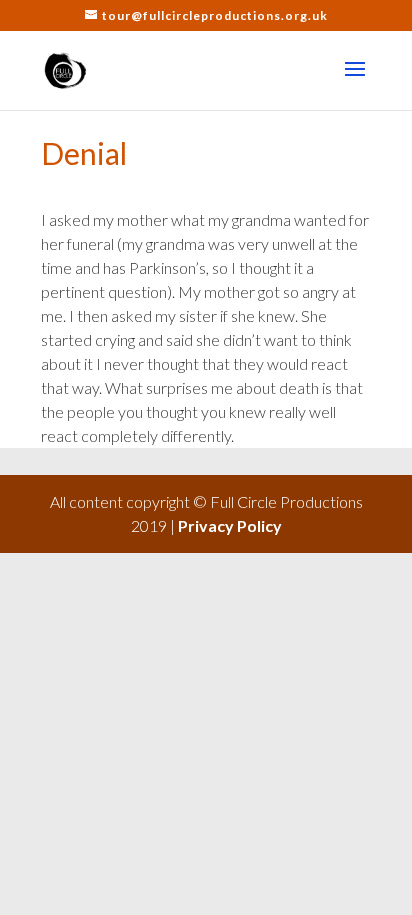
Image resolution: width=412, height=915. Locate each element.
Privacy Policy (230, 525)
